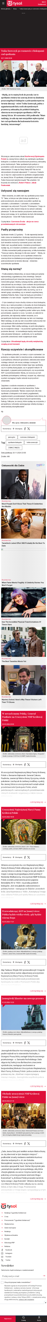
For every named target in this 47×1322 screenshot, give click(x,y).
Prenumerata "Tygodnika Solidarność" (17, 1220)
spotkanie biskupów (15, 442)
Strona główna (5, 9)
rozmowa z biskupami (27, 437)
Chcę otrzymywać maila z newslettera (17, 1282)
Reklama (7, 1246)
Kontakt (7, 1239)
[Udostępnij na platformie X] (28, 428)
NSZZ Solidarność (42, 3)
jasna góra (11, 437)
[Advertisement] (23, 29)
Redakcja (7, 1231)
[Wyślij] (44, 1276)
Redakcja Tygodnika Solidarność (15, 1213)
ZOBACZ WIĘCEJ (14, 448)
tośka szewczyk (32, 442)
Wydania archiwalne (11, 1235)
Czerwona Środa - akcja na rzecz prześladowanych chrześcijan (20, 223)
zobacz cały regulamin (26, 1299)
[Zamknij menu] (3, 3)
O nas (6, 1217)
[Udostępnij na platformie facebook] (25, 428)
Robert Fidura (24, 182)
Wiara (15, 9)
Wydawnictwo (9, 1224)
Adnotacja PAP (9, 1243)
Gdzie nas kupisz (10, 1228)
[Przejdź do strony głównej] (15, 3)
